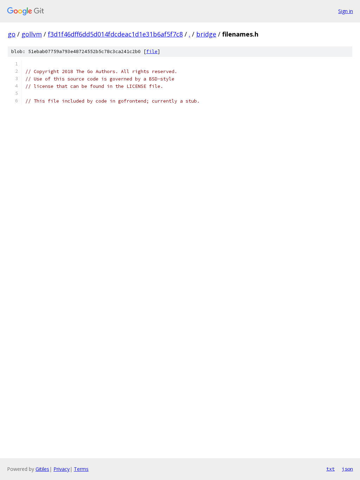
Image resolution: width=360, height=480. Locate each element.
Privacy (61, 469)
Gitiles (42, 469)
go (11, 34)
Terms (81, 469)
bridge (206, 34)
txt (330, 469)
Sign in (345, 11)
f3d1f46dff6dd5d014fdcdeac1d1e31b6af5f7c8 (115, 34)
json (347, 469)
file (152, 51)
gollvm (31, 34)
